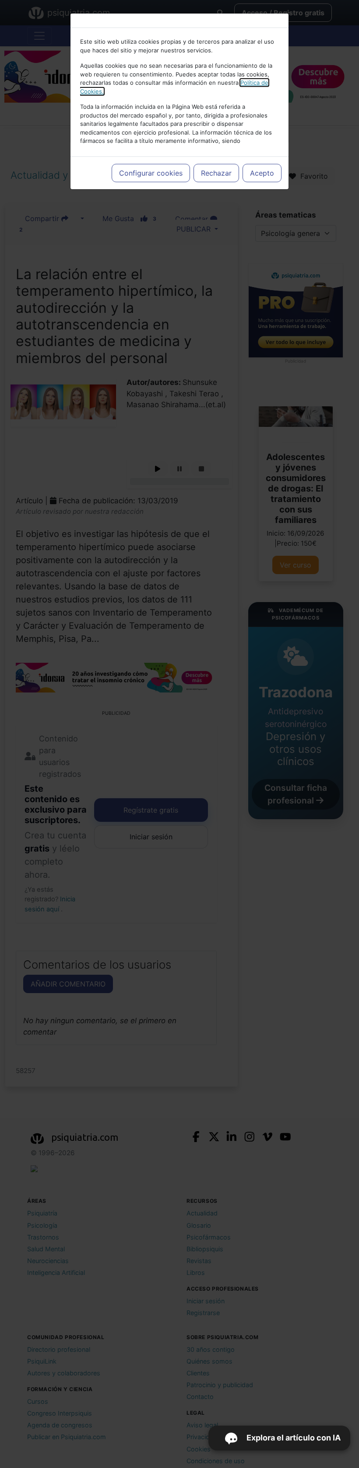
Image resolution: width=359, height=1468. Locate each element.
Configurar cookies (151, 173)
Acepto (262, 173)
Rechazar (216, 173)
